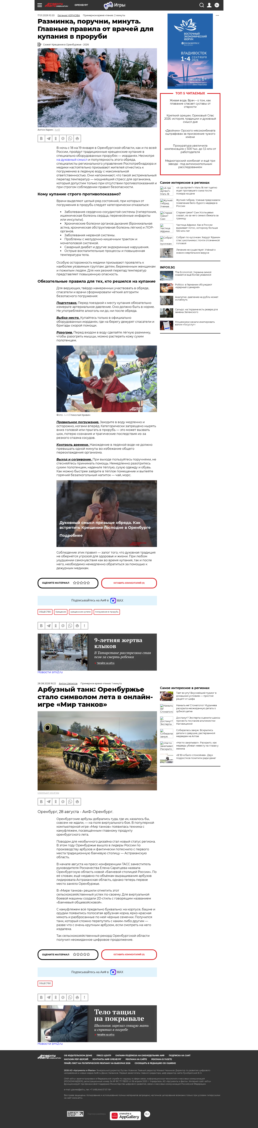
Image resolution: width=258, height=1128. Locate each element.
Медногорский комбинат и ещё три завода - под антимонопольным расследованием (190, 164)
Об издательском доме (78, 1055)
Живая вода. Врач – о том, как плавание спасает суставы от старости (190, 104)
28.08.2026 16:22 (47, 683)
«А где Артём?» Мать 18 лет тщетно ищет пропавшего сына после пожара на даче (196, 190)
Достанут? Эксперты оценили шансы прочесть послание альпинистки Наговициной (198, 720)
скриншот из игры (48, 792)
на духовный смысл (71, 159)
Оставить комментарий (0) (129, 583)
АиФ (57, 129)
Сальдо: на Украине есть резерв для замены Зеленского (196, 311)
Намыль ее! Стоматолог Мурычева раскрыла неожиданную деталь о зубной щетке (196, 708)
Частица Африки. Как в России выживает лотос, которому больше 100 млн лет (197, 227)
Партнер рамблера (97, 1114)
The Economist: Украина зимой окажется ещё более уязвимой (193, 273)
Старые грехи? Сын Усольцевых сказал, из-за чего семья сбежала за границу (197, 215)
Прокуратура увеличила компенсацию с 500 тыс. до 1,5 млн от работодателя (190, 149)
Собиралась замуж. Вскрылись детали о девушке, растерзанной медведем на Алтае (195, 733)
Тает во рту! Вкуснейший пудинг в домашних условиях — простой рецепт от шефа (196, 695)
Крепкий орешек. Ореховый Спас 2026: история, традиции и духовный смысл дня (190, 119)
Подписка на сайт (179, 1055)
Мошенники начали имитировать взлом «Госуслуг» (195, 323)
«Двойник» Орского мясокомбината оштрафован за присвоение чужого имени (190, 134)
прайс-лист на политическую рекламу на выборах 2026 (97, 1063)
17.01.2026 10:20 (46, 15)
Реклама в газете (161, 1059)
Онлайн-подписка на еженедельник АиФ (140, 1055)
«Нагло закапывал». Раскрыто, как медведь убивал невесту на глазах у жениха (197, 745)
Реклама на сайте (136, 1059)
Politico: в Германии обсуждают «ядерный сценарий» (193, 286)
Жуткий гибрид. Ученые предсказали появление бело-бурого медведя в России (198, 203)
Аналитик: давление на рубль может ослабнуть (196, 298)
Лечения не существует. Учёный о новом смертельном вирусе (196, 251)
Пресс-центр (104, 1055)
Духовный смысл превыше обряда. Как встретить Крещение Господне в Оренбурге (105, 525)
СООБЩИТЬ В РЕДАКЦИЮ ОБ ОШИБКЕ (155, 1063)
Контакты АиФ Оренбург (107, 1059)
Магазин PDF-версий (76, 1059)
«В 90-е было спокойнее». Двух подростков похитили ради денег (196, 756)
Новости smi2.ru (50, 672)
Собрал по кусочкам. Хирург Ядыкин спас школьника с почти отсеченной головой (198, 240)
